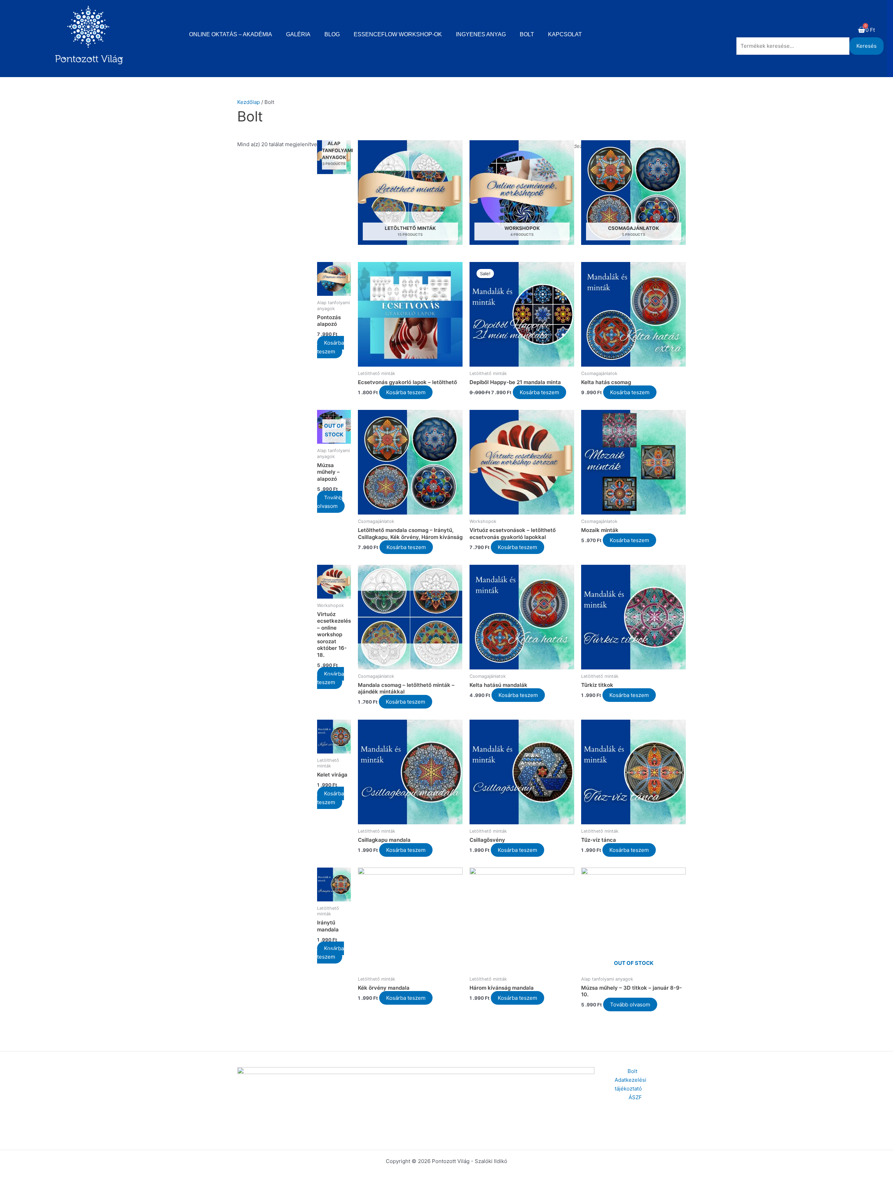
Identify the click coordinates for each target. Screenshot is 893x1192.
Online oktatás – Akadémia (230, 34)
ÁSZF (635, 1097)
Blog (332, 34)
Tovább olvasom (329, 502)
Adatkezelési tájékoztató (630, 1084)
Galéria (298, 34)
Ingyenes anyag (481, 34)
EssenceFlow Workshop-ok (398, 34)
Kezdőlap (248, 102)
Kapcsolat (565, 34)
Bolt (527, 34)
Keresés (866, 46)
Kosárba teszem (330, 347)
